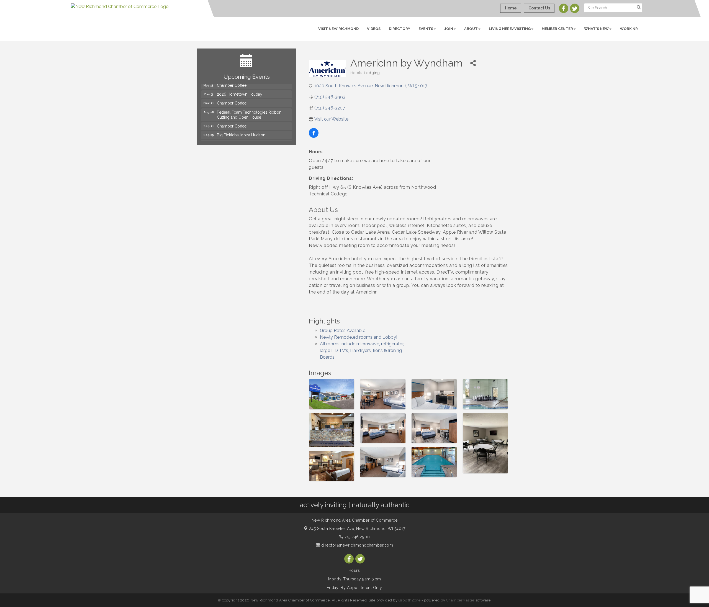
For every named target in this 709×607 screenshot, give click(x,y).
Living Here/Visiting (510, 29)
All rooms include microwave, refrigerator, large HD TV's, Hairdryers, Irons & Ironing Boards (362, 350)
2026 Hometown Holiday (239, 86)
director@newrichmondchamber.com (356, 545)
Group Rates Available (342, 330)
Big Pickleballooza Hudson (241, 127)
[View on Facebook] (313, 136)
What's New (596, 29)
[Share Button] (473, 63)
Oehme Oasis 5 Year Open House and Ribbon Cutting (250, 138)
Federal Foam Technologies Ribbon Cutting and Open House (249, 107)
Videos (374, 29)
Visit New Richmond (338, 29)
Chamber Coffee (231, 95)
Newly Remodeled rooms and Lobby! (358, 337)
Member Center (557, 29)
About (471, 29)
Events (425, 29)
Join (448, 29)
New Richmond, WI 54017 (357, 528)
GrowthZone (410, 600)
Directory (399, 29)
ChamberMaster (460, 600)
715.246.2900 (356, 537)
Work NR (629, 29)
